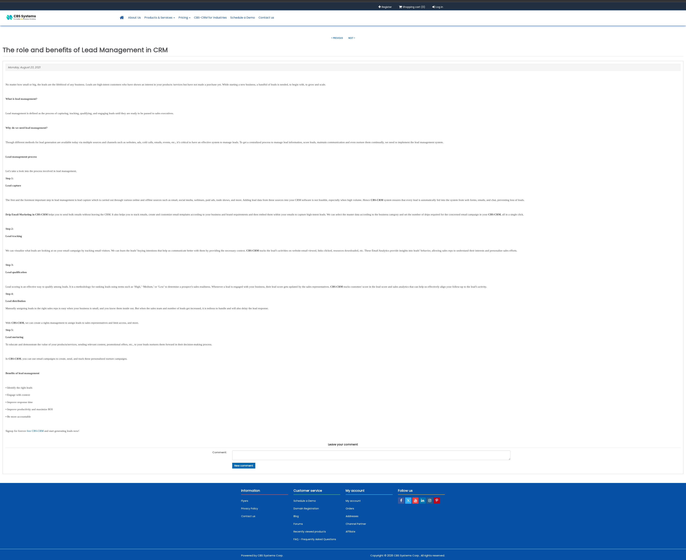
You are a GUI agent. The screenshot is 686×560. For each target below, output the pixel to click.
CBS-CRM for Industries (210, 18)
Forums (298, 524)
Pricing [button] (183, 18)
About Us (134, 18)
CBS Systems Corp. (270, 555)
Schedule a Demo (242, 18)
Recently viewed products (310, 531)
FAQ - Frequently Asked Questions (315, 539)
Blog (296, 516)
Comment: (219, 452)
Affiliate (350, 531)
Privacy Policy (249, 508)
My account (353, 501)
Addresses (352, 516)
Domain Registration (306, 508)
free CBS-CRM (35, 431)
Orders (350, 508)
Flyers (244, 501)
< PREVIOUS (337, 38)
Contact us (266, 18)
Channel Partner (356, 524)
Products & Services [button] (158, 18)
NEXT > (351, 38)
